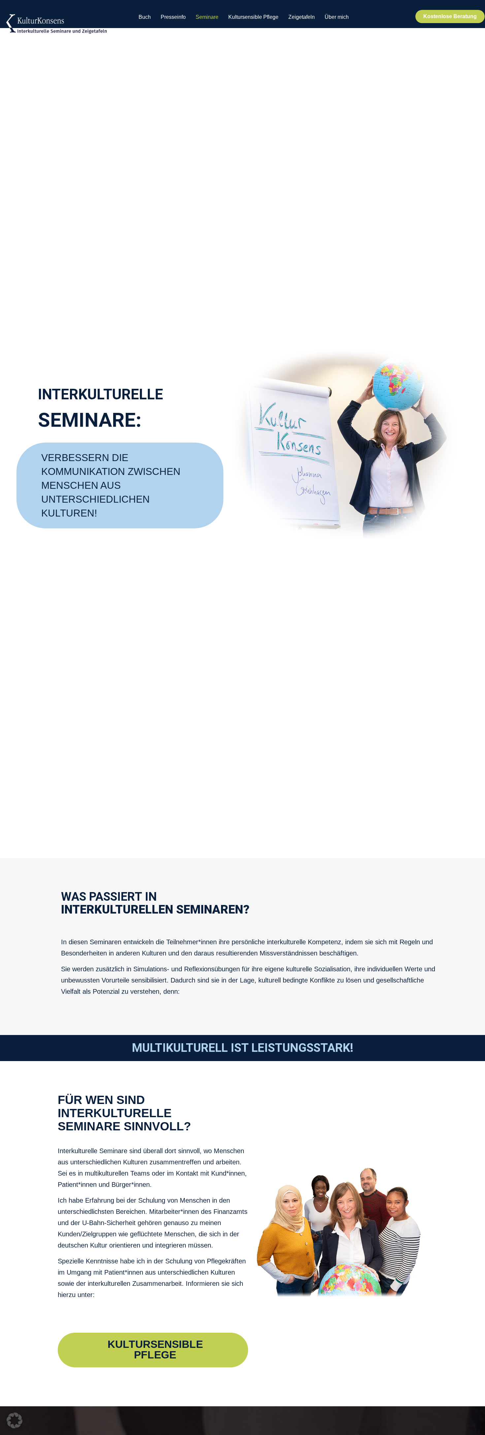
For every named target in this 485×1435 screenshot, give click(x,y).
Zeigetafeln (301, 17)
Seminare (207, 17)
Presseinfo (173, 17)
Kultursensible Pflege (253, 17)
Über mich (337, 17)
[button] (14, 1420)
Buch (145, 17)
